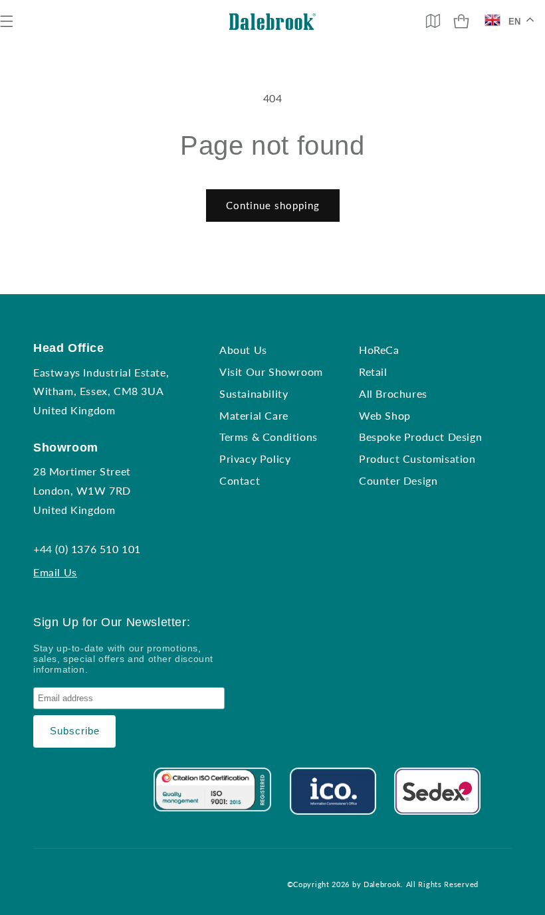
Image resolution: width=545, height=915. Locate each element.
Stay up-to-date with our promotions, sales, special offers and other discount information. (123, 659)
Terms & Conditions (268, 436)
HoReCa (379, 349)
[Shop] (461, 21)
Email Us (55, 572)
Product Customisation (417, 458)
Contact (239, 480)
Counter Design (398, 480)
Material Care (253, 415)
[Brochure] (433, 21)
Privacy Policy (254, 458)
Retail (373, 371)
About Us (243, 349)
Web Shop (385, 415)
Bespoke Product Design (420, 436)
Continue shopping (273, 205)
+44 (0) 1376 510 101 (87, 548)
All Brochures (393, 393)
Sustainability (253, 393)
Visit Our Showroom (271, 371)
